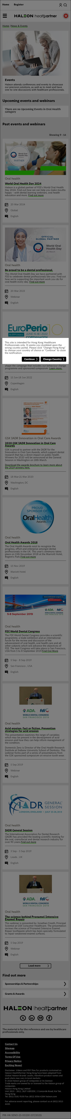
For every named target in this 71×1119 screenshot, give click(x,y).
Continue (29, 359)
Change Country (52, 359)
